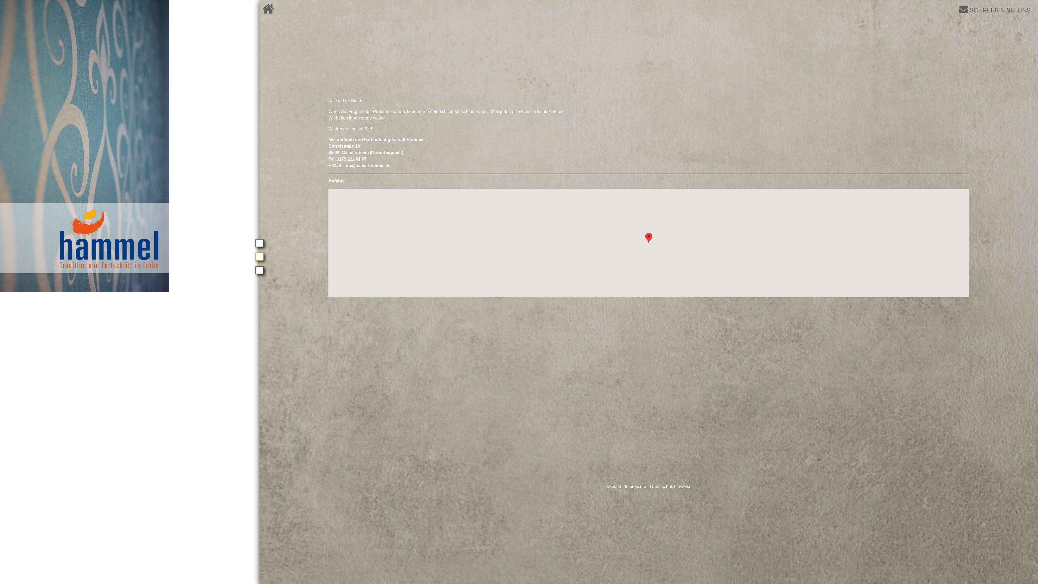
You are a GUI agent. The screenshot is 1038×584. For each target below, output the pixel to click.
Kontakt (613, 486)
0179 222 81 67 (352, 159)
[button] (648, 238)
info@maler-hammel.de (367, 165)
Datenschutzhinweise (670, 486)
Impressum (635, 486)
